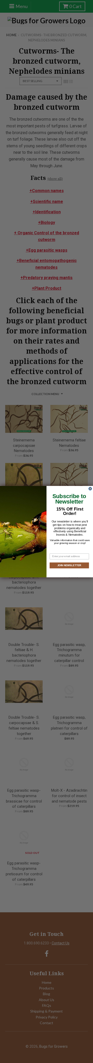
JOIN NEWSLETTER (69, 565)
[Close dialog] (90, 488)
